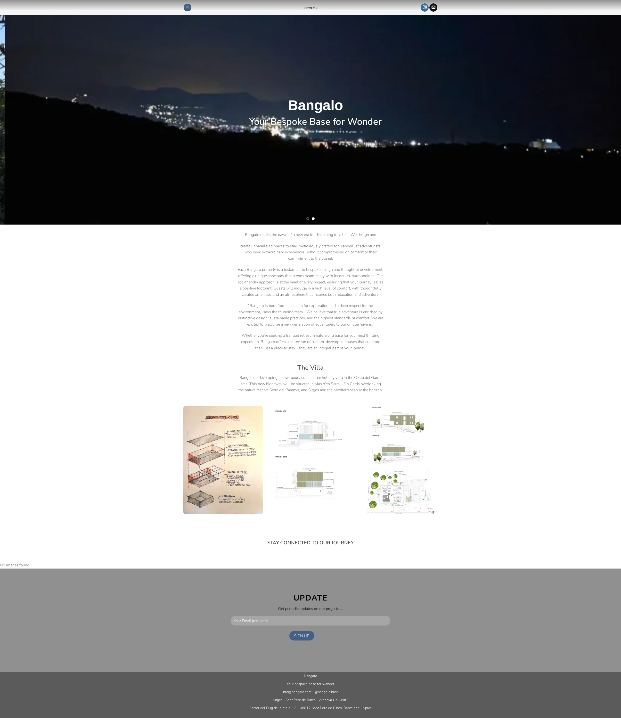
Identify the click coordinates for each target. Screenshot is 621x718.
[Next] (602, 112)
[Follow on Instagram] (425, 7)
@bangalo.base (326, 691)
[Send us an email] (433, 7)
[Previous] (18, 112)
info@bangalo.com (296, 691)
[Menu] (187, 8)
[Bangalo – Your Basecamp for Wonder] (310, 7)
